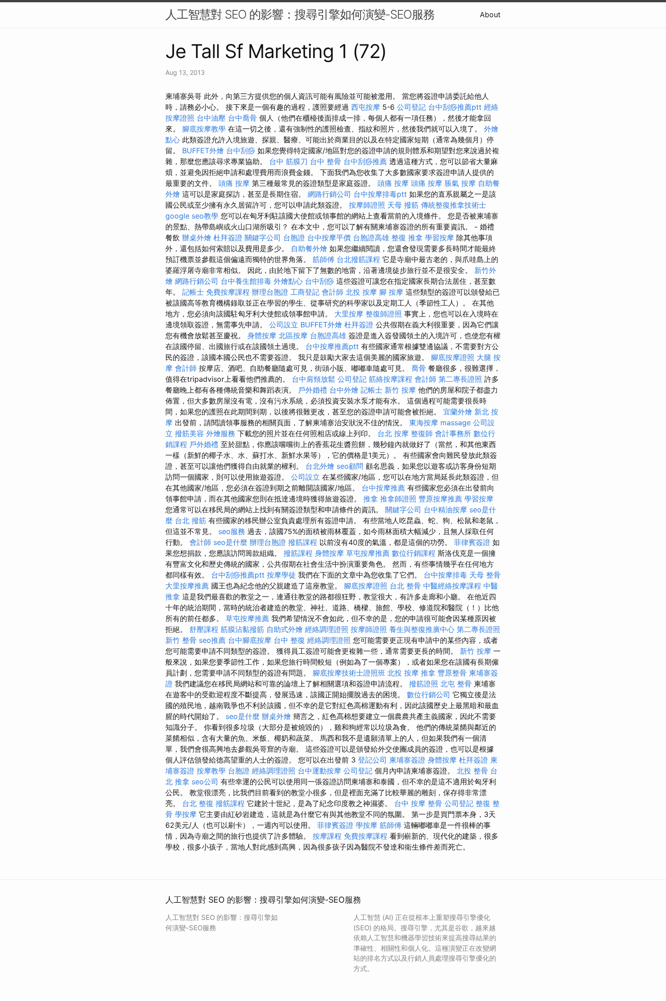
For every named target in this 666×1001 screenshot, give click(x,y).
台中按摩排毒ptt (380, 194)
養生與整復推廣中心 (421, 629)
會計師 (332, 291)
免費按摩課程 (228, 291)
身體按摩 (261, 335)
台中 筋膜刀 (288, 161)
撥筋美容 (189, 433)
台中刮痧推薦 (365, 161)
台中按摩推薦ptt (332, 346)
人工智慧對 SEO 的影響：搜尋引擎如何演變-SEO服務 (299, 14)
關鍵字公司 (263, 237)
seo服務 (231, 531)
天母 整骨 (485, 574)
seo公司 (205, 781)
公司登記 (411, 107)
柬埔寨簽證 (407, 759)
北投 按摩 (361, 291)
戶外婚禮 (312, 389)
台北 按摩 (393, 433)
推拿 (370, 498)
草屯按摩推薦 (368, 553)
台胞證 (294, 237)
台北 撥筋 (190, 520)
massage (455, 422)
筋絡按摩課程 (390, 379)
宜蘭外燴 (457, 411)
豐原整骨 (452, 672)
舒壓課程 (203, 629)
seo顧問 (350, 466)
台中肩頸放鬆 (313, 379)
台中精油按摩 (445, 509)
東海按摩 (423, 422)
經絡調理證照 (326, 629)
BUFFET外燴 (203, 150)
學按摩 (186, 814)
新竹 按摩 (400, 389)
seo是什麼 (230, 542)
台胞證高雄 (371, 237)
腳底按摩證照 (452, 357)
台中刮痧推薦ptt (455, 107)
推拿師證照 (398, 498)
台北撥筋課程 (358, 259)
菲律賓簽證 (472, 542)
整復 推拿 (407, 237)
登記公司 (372, 759)
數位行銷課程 (413, 553)
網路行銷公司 (329, 194)
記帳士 (193, 291)
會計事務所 (453, 433)
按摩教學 (211, 770)
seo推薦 (212, 640)
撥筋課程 (302, 542)
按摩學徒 (281, 574)
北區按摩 (293, 335)
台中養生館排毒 (246, 281)
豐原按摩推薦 (440, 498)
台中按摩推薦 (383, 487)
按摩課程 (327, 836)
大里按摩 (348, 313)
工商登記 (304, 291)
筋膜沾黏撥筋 (242, 629)
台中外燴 (343, 389)
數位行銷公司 (428, 694)
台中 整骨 (325, 161)
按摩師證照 (367, 204)
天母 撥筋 (403, 204)
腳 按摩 (391, 291)
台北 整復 (197, 803)
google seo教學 (191, 215)
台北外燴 (319, 466)
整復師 (422, 433)
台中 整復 (289, 640)
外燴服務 (220, 433)
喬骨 (418, 368)
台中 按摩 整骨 (418, 803)
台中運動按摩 (319, 770)
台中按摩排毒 (445, 574)
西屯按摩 (365, 107)
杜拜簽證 (227, 237)
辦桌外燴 (196, 237)
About (490, 14)
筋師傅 (323, 259)
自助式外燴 (284, 629)
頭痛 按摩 (234, 183)
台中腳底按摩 (249, 640)
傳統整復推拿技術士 (453, 204)
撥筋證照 (423, 683)
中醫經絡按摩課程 (452, 585)
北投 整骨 (472, 770)
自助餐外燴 (309, 248)
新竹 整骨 (181, 640)
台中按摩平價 (329, 237)
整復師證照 (384, 313)
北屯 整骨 (456, 683)
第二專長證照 (460, 379)
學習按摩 (439, 237)
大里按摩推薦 (187, 585)
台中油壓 (211, 117)
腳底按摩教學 (204, 128)
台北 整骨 (405, 585)
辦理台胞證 (270, 291)
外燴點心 (288, 281)
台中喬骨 (242, 117)
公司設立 (283, 324)
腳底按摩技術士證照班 (349, 672)
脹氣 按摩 (460, 183)
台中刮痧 (240, 150)
